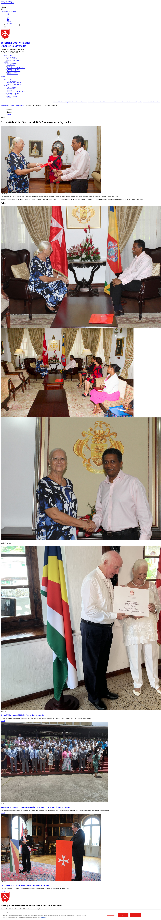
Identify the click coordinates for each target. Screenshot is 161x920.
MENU (3, 77)
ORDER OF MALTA (10, 63)
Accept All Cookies (135, 915)
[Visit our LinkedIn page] (8, 20)
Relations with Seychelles (14, 60)
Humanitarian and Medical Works (16, 68)
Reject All (123, 915)
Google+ (9, 112)
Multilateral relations (12, 74)
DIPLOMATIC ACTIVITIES (12, 69)
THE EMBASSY (9, 56)
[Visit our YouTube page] (8, 17)
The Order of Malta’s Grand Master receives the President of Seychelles (115, 102)
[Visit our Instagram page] (8, 18)
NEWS (6, 62)
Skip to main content (6, 1)
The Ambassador (11, 57)
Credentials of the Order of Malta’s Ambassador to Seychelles (78, 102)
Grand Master (11, 65)
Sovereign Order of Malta (7, 3)
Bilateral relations (12, 72)
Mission (9, 66)
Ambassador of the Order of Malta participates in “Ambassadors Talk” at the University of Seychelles (34, 102)
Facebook (10, 109)
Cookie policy (43, 917)
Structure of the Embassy (14, 59)
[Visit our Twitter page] (8, 15)
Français (8, 5)
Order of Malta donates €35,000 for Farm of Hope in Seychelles (22, 715)
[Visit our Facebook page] (8, 14)
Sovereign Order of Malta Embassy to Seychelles (15, 44)
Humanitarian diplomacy (13, 71)
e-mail (9, 114)
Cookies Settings (111, 915)
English (3, 5)
